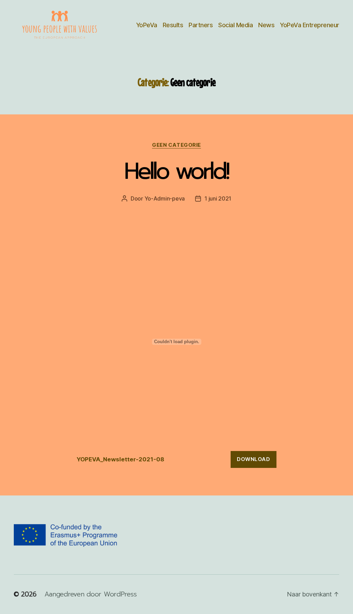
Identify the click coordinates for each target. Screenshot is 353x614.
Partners (201, 25)
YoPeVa (146, 25)
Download (253, 459)
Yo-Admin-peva (164, 198)
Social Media (235, 25)
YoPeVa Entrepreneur (309, 25)
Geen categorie (176, 145)
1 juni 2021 (217, 198)
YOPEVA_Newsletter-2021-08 (120, 459)
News (266, 25)
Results (173, 25)
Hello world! (176, 171)
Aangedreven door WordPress (90, 594)
